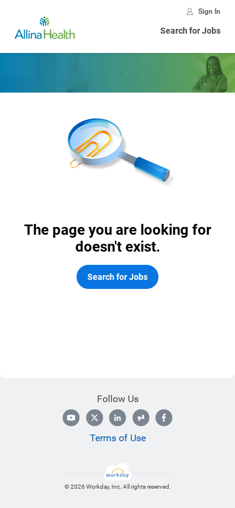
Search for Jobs (190, 31)
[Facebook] (163, 417)
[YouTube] (71, 417)
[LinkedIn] (117, 417)
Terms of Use (118, 438)
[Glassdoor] (141, 417)
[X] (94, 417)
